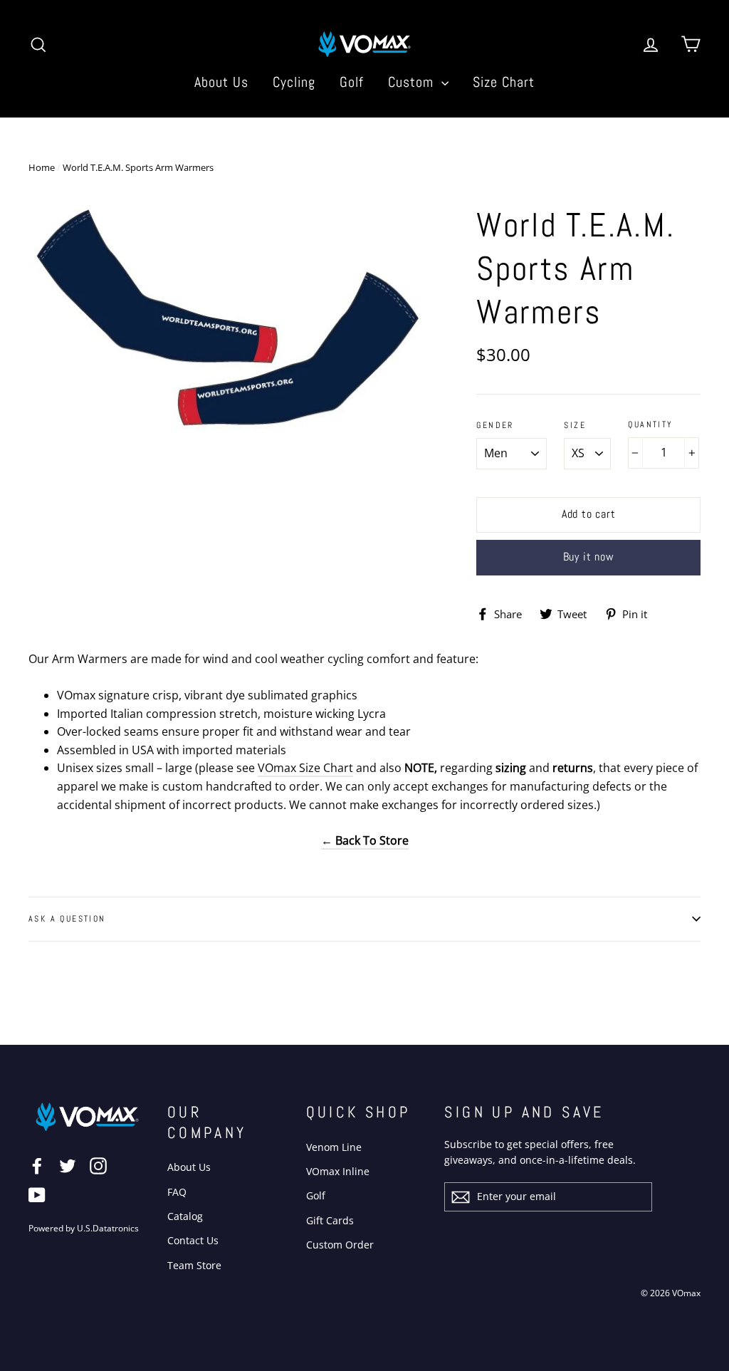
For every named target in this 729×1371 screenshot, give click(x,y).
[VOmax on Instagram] (98, 1166)
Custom (413, 82)
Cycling (294, 82)
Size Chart (504, 82)
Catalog (185, 1216)
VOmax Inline (337, 1171)
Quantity (650, 424)
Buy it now (588, 556)
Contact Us (193, 1240)
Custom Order (340, 1244)
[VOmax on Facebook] (37, 1166)
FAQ (177, 1192)
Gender (494, 425)
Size (575, 425)
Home (41, 167)
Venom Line (334, 1147)
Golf (352, 82)
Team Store (194, 1265)
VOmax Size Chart (305, 768)
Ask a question (67, 918)
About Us (221, 82)
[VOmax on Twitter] (67, 1166)
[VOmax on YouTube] (37, 1194)
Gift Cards (330, 1220)
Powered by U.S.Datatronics (83, 1228)
